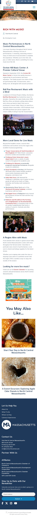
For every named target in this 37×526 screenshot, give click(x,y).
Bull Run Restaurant (9, 97)
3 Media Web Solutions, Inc (7, 512)
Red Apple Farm (11, 193)
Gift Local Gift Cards (9, 475)
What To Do (6, 412)
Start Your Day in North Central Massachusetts (18, 351)
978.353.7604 (8, 447)
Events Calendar (19, 269)
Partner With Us (9, 453)
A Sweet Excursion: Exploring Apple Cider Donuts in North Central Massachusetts (18, 391)
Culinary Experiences (9, 417)
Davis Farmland (11, 169)
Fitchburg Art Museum (13, 163)
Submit (18, 499)
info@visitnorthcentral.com (11, 449)
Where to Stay (7, 415)
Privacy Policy (23, 514)
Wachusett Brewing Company (15, 189)
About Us (5, 409)
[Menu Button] (34, 8)
